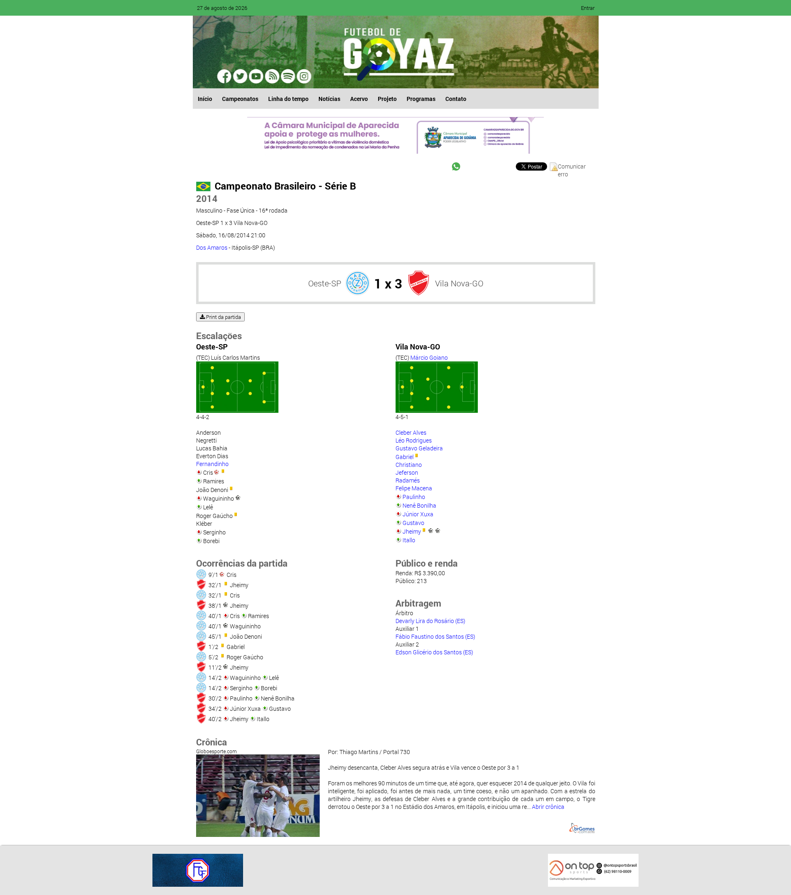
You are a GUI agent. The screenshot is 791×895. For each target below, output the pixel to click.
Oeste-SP (324, 283)
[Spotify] (272, 76)
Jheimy (412, 531)
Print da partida (223, 317)
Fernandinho (212, 464)
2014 (207, 198)
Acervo (359, 99)
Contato (455, 99)
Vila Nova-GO (459, 283)
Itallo (409, 540)
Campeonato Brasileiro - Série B (285, 185)
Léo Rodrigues (414, 440)
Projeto (387, 99)
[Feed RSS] (287, 76)
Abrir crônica (548, 807)
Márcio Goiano (429, 357)
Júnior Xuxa (418, 514)
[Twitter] (240, 76)
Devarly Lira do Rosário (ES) (430, 621)
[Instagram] (303, 76)
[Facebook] (225, 76)
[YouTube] (256, 76)
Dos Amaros (211, 247)
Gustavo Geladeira (419, 448)
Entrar (587, 8)
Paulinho (414, 497)
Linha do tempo (288, 99)
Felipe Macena (414, 488)
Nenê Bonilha (419, 505)
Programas (421, 99)
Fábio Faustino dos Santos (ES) (435, 636)
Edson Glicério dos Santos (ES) (434, 652)
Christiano (409, 465)
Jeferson (407, 472)
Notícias (329, 99)
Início (205, 99)
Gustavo (413, 523)
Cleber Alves (411, 432)
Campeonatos (240, 99)
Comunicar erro (572, 166)
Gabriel (405, 457)
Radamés (408, 480)
